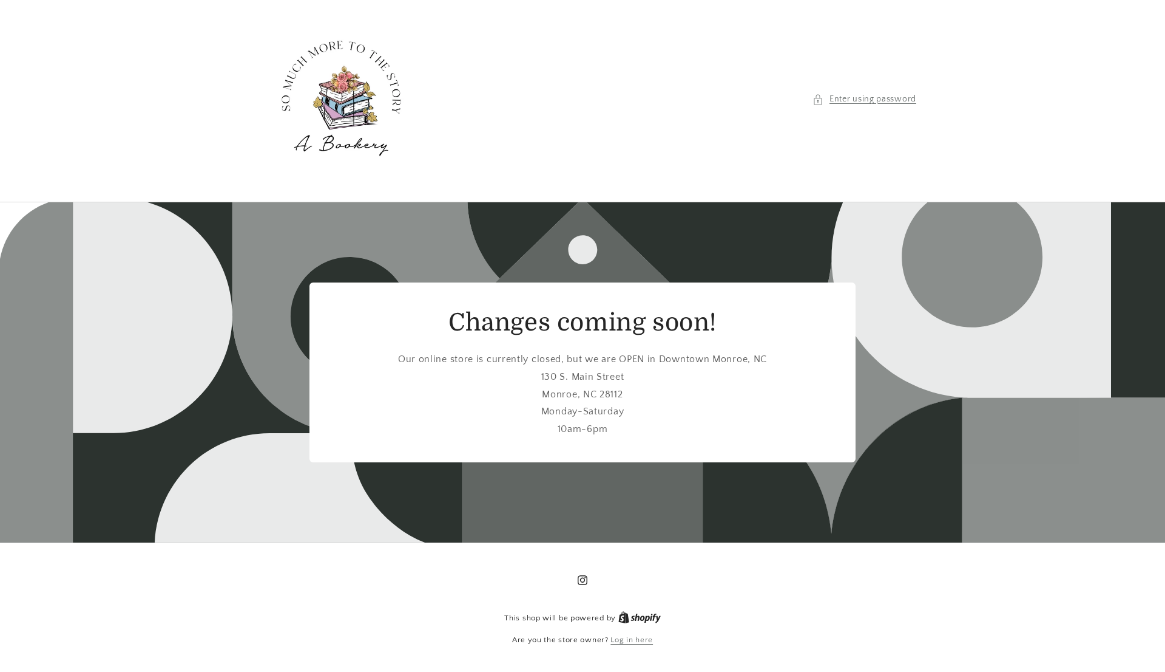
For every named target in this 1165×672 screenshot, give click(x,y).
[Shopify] (639, 618)
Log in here (631, 640)
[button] (864, 99)
